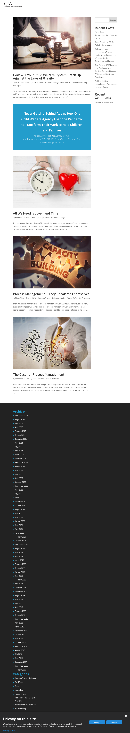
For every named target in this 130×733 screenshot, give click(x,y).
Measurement (20, 694)
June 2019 (19, 552)
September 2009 (21, 666)
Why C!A (100, 5)
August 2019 (20, 548)
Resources (114, 5)
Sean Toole (19, 82)
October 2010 (20, 642)
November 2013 (21, 591)
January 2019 (20, 568)
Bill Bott (18, 217)
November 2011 (21, 631)
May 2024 (18, 447)
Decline (114, 722)
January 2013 (20, 615)
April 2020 (19, 529)
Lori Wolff (26, 217)
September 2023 (21, 462)
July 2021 (18, 513)
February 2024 (20, 459)
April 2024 (19, 451)
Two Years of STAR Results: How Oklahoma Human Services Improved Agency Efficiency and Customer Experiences (106, 71)
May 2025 (18, 423)
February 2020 (20, 537)
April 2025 (19, 427)
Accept (97, 722)
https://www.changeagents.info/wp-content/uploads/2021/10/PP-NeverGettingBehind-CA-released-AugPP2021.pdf (52, 139)
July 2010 (18, 654)
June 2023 (19, 470)
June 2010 (19, 658)
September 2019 (21, 544)
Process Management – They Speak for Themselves (51, 294)
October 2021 (20, 505)
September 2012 (21, 619)
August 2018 (20, 572)
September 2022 (21, 486)
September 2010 (21, 646)
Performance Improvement (25, 705)
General (18, 686)
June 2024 (19, 443)
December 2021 (21, 501)
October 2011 (20, 635)
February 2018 (20, 580)
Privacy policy (9, 730)
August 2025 (20, 419)
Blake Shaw (20, 298)
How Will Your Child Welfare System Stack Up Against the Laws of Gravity (47, 76)
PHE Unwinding (20, 709)
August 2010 (20, 650)
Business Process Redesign (48, 82)
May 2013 (18, 603)
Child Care (19, 682)
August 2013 (20, 595)
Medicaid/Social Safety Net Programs (75, 298)
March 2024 (19, 455)
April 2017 (19, 584)
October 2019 (20, 541)
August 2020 (20, 521)
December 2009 (21, 662)
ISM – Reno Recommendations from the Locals (106, 35)
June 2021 (19, 517)
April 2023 (19, 478)
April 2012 (19, 623)
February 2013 (20, 611)
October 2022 (20, 482)
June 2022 (19, 490)
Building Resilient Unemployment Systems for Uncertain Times (106, 84)
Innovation (64, 82)
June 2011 (19, 638)
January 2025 (20, 435)
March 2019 (19, 560)
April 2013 (19, 607)
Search (113, 20)
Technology (84, 5)
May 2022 (18, 494)
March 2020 (19, 533)
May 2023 (18, 474)
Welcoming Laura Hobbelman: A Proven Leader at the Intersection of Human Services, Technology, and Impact (105, 55)
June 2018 (19, 576)
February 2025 (20, 431)
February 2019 (20, 564)
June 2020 (19, 525)
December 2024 (21, 439)
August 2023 (20, 466)
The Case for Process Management (38, 374)
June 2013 (19, 599)
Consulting (67, 5)
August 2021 (20, 509)
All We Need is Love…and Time (35, 213)
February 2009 (20, 670)
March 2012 (19, 627)
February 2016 (20, 588)
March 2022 (19, 498)
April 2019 (19, 556)
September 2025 (21, 415)
